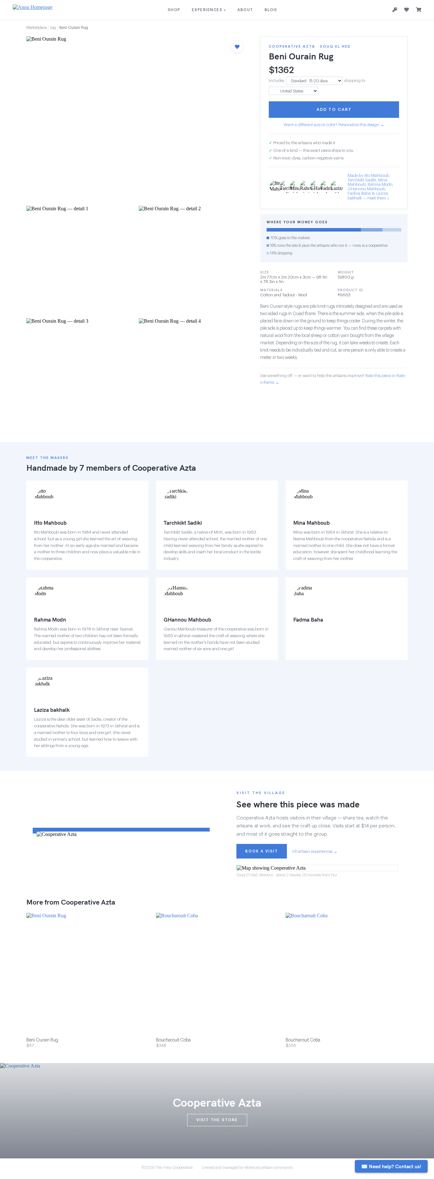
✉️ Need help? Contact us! (391, 1166)
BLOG (271, 10)
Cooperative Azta (164, 467)
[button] (137, 119)
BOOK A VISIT (261, 851)
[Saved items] (406, 10)
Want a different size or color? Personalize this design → (334, 124)
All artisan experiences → (314, 851)
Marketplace (36, 28)
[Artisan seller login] (394, 10)
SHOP (174, 10)
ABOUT (245, 10)
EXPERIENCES (209, 10)
